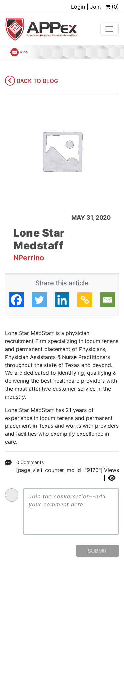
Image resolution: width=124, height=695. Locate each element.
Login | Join (86, 6)
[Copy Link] (84, 299)
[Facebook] (16, 299)
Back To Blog (36, 81)
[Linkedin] (62, 299)
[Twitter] (39, 299)
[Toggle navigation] (109, 29)
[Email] (107, 299)
